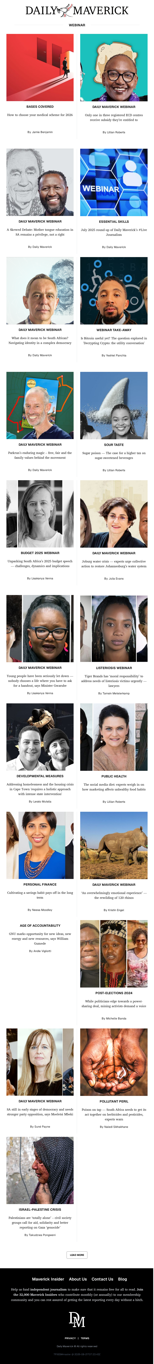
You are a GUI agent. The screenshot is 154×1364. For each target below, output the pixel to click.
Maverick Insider (48, 1279)
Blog (122, 1279)
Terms (85, 1338)
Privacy (70, 1338)
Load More (77, 1255)
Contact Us (102, 1279)
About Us (78, 1279)
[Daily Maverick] (77, 10)
